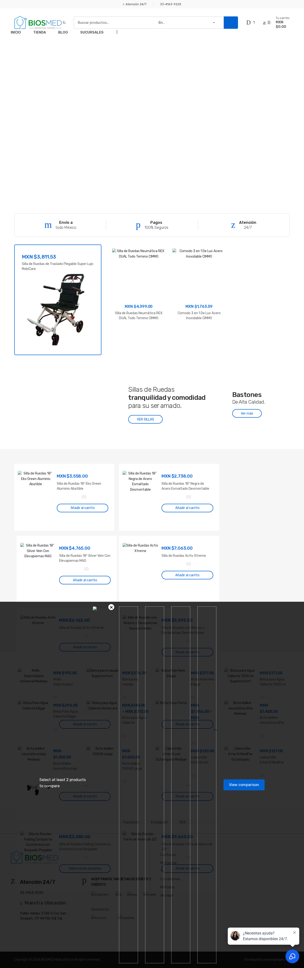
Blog (63, 32)
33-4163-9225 (170, 4)
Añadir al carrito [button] (83, 508)
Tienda (39, 32)
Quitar (111, 607)
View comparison (244, 784)
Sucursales (92, 32)
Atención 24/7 (136, 4)
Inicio (16, 32)
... (115, 32)
